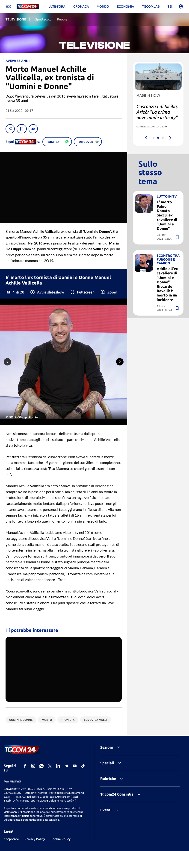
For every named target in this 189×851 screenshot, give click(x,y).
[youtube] (74, 766)
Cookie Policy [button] (60, 839)
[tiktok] (83, 766)
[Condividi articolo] (10, 128)
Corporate (11, 839)
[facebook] (25, 766)
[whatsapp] (41, 766)
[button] (47, 292)
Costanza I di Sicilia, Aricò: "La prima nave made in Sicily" (157, 112)
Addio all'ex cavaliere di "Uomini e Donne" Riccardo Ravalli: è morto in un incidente (167, 284)
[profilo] (180, 6)
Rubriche (108, 778)
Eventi (106, 810)
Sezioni (106, 747)
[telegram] (66, 766)
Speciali (107, 763)
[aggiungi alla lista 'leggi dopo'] (22, 128)
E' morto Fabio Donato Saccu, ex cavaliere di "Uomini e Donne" (167, 215)
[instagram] (33, 766)
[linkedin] (58, 766)
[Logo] (28, 6)
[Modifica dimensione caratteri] (33, 128)
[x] (49, 766)
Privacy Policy (34, 839)
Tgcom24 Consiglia (116, 794)
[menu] (8, 6)
